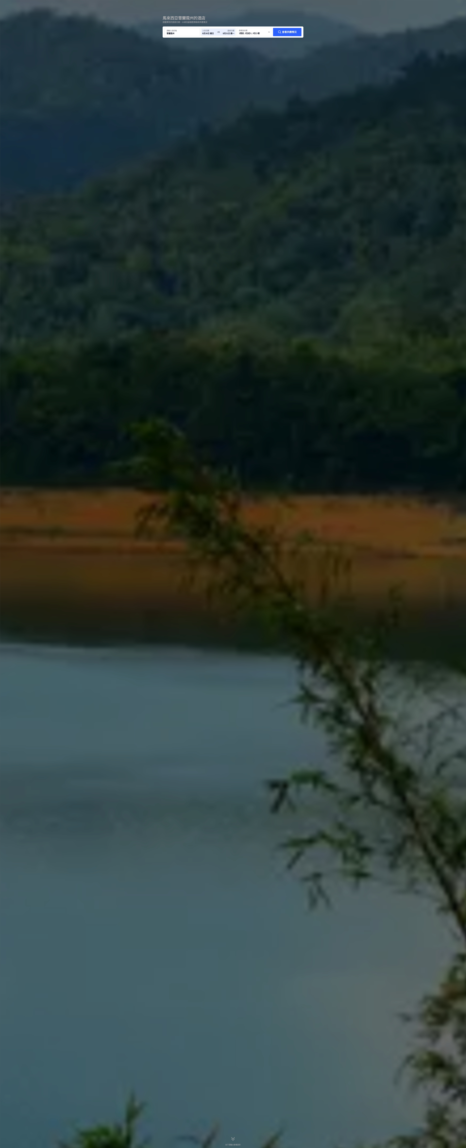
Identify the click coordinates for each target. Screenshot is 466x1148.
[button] (337, 4)
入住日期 (205, 31)
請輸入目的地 (172, 31)
